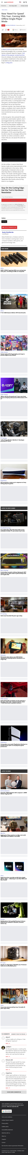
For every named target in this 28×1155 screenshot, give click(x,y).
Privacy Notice (20, 205)
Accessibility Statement (7, 1129)
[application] (14, 151)
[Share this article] (2, 30)
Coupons (4, 1139)
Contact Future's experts (7, 1120)
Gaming (4, 221)
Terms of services (18, 204)
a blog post (9, 62)
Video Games (4, 9)
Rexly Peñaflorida (11, 25)
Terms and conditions (7, 1117)
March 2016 (6, 49)
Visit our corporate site (12, 1106)
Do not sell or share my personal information (12, 1145)
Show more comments (13, 1092)
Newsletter (24, 29)
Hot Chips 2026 (13, 5)
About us (4, 1136)
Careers (3, 1142)
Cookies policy (5, 1126)
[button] (26, 2)
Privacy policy (5, 1123)
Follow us (16, 29)
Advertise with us (6, 1133)
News (3, 25)
